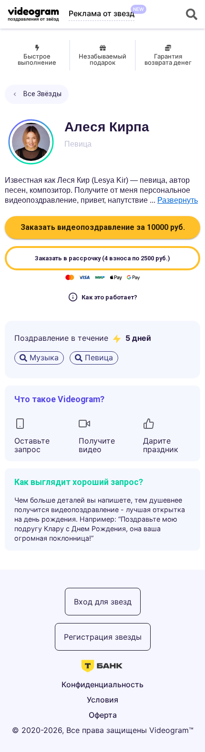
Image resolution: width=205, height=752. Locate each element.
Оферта (103, 715)
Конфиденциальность (103, 684)
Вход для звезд (103, 601)
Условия (102, 699)
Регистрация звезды (103, 637)
